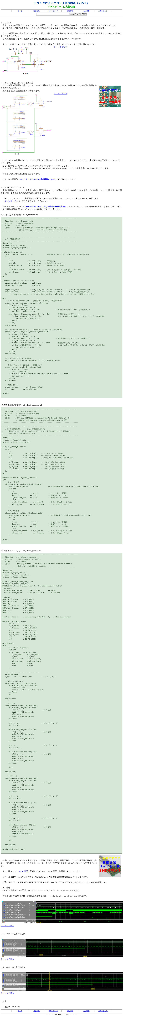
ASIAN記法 (23, 871)
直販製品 (36, 11)
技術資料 (70, 11)
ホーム (20, 11)
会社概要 (86, 11)
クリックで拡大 (60, 47)
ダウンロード (53, 11)
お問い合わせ (103, 11)
